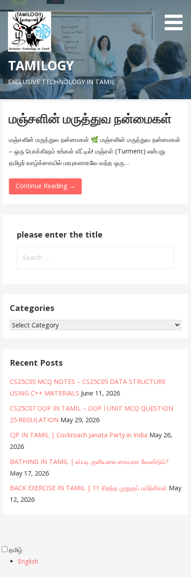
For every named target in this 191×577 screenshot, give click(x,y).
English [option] (28, 561)
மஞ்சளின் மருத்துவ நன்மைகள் (90, 118)
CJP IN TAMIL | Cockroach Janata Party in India (78, 435)
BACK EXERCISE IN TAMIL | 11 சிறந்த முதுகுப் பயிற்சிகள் (88, 488)
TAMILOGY (40, 65)
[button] (177, 16)
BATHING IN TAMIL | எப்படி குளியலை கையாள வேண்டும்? (89, 461)
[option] (104, 561)
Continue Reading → (46, 186)
